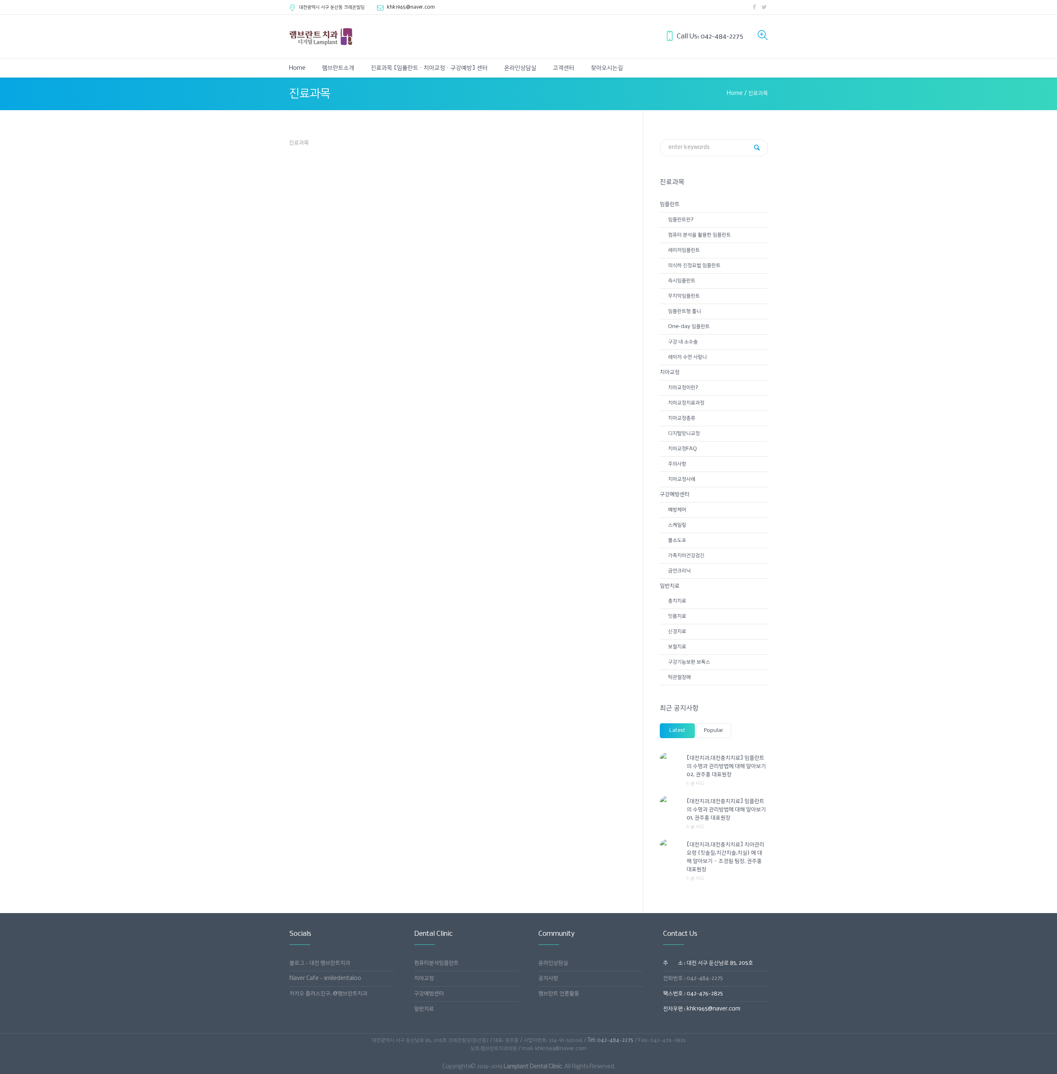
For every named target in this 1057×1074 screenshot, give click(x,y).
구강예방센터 (675, 494)
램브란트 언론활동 (558, 994)
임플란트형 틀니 (684, 311)
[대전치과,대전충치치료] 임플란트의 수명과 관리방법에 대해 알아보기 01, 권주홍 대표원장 (726, 809)
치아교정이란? (683, 387)
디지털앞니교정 (684, 433)
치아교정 (670, 372)
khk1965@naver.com (411, 7)
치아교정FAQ (682, 448)
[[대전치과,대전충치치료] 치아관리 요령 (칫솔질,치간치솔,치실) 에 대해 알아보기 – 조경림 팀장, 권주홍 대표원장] (670, 844)
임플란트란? (681, 219)
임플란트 (670, 204)
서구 (332, 7)
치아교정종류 (681, 418)
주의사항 (677, 464)
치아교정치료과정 (686, 403)
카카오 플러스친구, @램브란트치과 (328, 994)
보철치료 (677, 646)
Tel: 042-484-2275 (610, 1040)
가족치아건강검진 (686, 555)
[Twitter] (764, 7)
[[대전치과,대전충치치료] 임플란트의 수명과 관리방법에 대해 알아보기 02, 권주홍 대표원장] (670, 758)
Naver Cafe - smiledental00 (325, 978)
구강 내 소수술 (683, 342)
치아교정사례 (681, 479)
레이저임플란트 (684, 250)
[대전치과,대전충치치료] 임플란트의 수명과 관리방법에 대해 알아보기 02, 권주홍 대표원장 (726, 766)
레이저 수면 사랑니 (687, 357)
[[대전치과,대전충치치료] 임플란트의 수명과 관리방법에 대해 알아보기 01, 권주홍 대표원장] (670, 801)
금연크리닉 (679, 571)
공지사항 (548, 978)
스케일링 (677, 525)
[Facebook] (754, 7)
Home (735, 93)
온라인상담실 (553, 963)
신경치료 (677, 631)
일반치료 (670, 586)
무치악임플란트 (684, 296)
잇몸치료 (677, 616)
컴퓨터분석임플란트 (436, 963)
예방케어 (677, 509)
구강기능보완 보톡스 (689, 662)
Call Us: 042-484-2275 (710, 36)
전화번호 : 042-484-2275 (693, 978)
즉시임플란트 (681, 280)
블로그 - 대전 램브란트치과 (319, 963)
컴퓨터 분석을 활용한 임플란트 (699, 235)
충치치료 (677, 601)
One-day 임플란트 (689, 326)
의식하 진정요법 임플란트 (694, 265)
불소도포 (677, 540)
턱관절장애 (679, 677)
